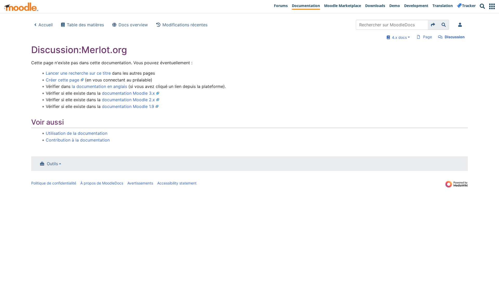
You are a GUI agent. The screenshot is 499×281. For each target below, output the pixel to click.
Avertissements (140, 183)
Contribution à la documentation (78, 140)
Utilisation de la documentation (76, 133)
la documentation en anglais (99, 86)
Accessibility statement (176, 183)
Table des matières (85, 24)
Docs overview (133, 24)
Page (427, 37)
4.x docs (398, 37)
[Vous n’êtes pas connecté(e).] (461, 25)
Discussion (455, 37)
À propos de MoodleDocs (101, 183)
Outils (52, 163)
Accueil (45, 24)
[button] (492, 6)
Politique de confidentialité (53, 183)
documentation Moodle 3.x (128, 93)
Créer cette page (62, 79)
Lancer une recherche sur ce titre (78, 73)
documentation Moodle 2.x (128, 99)
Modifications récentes (184, 24)
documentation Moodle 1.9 (128, 106)
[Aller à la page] (433, 25)
